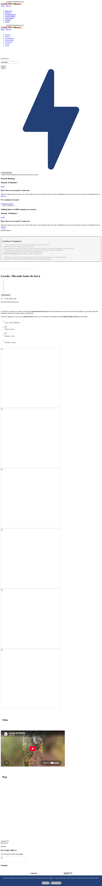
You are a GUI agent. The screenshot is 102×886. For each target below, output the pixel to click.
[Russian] (17, 3)
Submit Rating (6, 295)
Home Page (8, 11)
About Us (8, 13)
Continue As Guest (7, 204)
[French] (7, 3)
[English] (4, 3)
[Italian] (12, 3)
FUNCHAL (51, 873)
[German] (10, 3)
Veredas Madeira (10, 16)
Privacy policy (56, 883)
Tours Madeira (9, 18)
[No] (100, 881)
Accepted (46, 883)
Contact (7, 22)
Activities (8, 20)
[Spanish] (20, 3)
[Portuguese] (15, 3)
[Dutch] (2, 3)
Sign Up (3, 196)
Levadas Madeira (10, 14)
